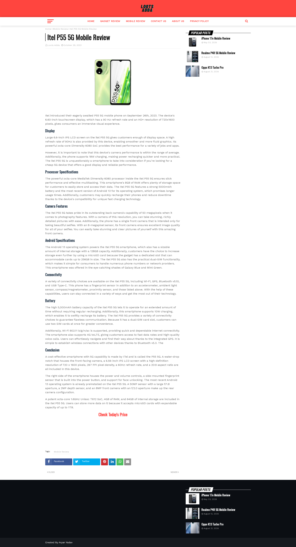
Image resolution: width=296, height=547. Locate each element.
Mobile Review (135, 21)
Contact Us (158, 21)
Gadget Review (110, 21)
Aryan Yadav (65, 542)
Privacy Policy (199, 21)
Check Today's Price (112, 414)
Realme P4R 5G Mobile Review (218, 53)
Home (90, 21)
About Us (178, 21)
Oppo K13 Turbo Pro (212, 67)
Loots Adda (54, 45)
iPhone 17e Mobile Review (215, 38)
